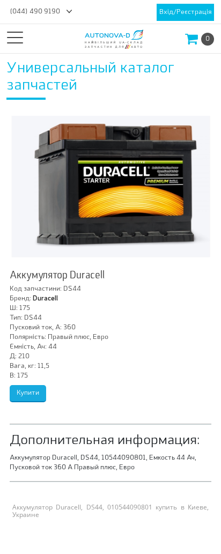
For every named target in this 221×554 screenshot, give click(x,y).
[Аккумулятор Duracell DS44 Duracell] (110, 186)
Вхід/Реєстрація (185, 12)
